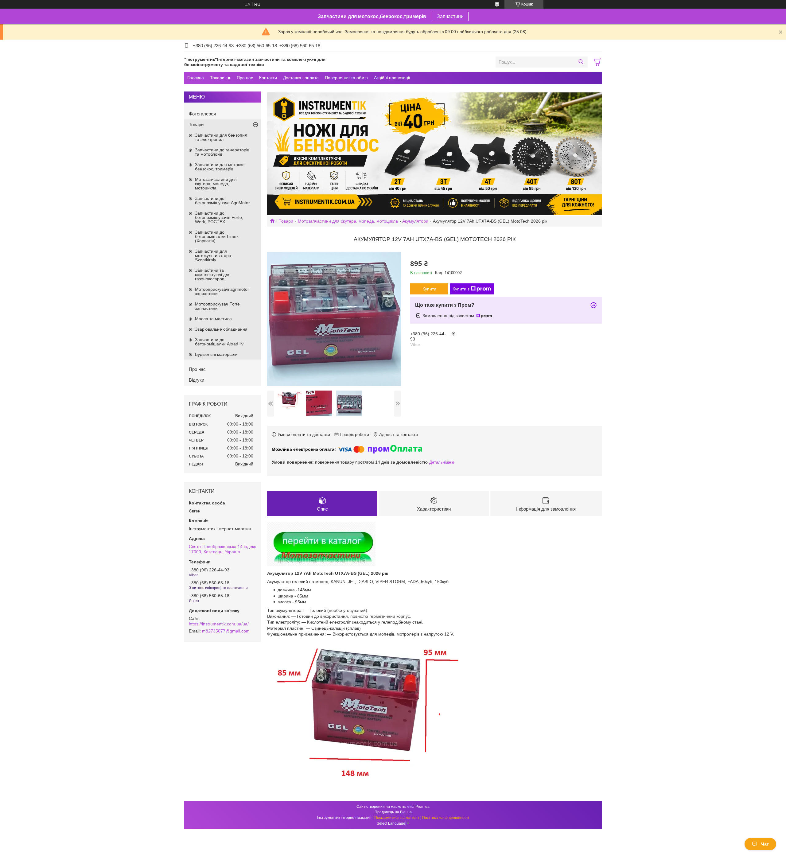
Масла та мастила (213, 318)
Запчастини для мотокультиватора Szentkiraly (213, 255)
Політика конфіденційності (445, 817)
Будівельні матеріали (216, 354)
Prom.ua (422, 806)
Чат (765, 844)
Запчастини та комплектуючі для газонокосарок (213, 274)
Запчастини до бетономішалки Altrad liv (219, 341)
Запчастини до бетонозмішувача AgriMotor (222, 200)
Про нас (245, 77)
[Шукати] (581, 62)
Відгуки (196, 380)
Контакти (268, 77)
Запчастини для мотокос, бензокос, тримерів (220, 166)
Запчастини (450, 16)
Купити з (461, 288)
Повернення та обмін (346, 77)
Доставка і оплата (301, 77)
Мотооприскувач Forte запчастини (217, 306)
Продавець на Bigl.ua (393, 812)
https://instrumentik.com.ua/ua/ (219, 623)
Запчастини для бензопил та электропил (221, 137)
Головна (195, 77)
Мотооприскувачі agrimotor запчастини (222, 291)
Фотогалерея (202, 113)
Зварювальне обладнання (221, 329)
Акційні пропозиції (392, 77)
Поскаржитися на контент (396, 817)
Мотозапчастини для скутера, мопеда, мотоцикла (348, 221)
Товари (217, 77)
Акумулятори (415, 221)
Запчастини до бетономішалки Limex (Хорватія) (217, 236)
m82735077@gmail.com (226, 630)
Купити (429, 288)
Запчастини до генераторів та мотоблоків (222, 152)
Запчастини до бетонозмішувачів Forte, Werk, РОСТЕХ (219, 217)
